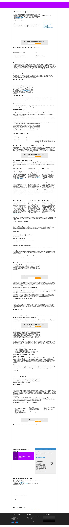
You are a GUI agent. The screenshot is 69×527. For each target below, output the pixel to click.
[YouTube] (15, 522)
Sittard (19, 479)
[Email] (17, 522)
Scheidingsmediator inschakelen (48, 22)
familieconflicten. (38, 177)
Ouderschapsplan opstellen (47, 24)
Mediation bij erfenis (30, 517)
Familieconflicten (46, 25)
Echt (21, 483)
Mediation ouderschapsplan (31, 521)
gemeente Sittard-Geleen (21, 482)
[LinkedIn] (13, 522)
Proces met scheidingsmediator (48, 23)
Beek (27, 483)
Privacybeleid (14, 517)
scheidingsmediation (16, 213)
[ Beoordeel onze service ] (40, 457)
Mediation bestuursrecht (30, 518)
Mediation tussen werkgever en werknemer (33, 516)
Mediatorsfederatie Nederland (26, 90)
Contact (13, 516)
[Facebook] (12, 522)
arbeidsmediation (20, 178)
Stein (25, 483)
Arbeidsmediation (46, 26)
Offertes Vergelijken (38, 43)
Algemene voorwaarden (15, 518)
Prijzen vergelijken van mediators (48, 27)
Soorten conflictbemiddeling (47, 21)
